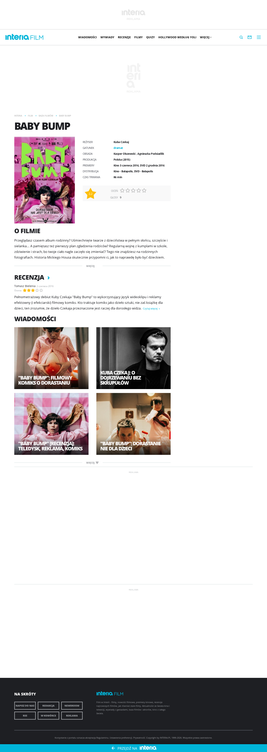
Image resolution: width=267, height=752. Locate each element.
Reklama (72, 715)
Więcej (205, 37)
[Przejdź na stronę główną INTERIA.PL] (17, 37)
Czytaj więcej (150, 308)
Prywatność (139, 737)
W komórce (48, 715)
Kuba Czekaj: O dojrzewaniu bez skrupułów (120, 377)
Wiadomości (87, 37)
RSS (25, 715)
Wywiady (107, 37)
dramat (118, 148)
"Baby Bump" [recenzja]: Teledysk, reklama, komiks (50, 446)
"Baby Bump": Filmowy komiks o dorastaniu (45, 380)
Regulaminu (102, 737)
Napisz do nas (25, 705)
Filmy (138, 37)
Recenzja (29, 277)
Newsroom (72, 705)
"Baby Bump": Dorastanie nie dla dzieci (130, 446)
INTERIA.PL (165, 737)
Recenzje (124, 37)
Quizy (150, 37)
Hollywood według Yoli (177, 37)
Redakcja (48, 705)
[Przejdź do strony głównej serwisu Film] (37, 37)
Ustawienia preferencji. (121, 737)
